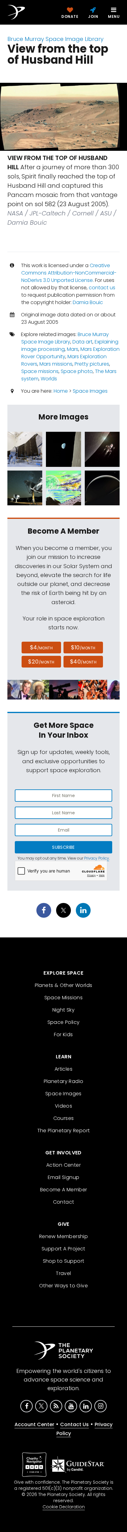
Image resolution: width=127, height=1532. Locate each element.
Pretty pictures (92, 363)
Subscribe (63, 847)
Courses (63, 1118)
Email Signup (64, 1177)
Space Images (90, 391)
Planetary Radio (64, 1081)
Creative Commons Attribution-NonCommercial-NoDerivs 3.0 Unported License (69, 273)
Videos (63, 1105)
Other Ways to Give (63, 1285)
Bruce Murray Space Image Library (55, 39)
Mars (72, 349)
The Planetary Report (63, 1130)
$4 (41, 647)
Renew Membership (63, 1236)
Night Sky (63, 1009)
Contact (63, 1201)
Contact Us (74, 1424)
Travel (63, 1273)
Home (61, 391)
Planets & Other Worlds (63, 985)
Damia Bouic (88, 302)
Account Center (34, 1424)
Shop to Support (63, 1261)
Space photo (77, 371)
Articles (63, 1069)
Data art (82, 341)
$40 (83, 661)
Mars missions (55, 363)
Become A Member (63, 1189)
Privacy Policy (96, 858)
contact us (102, 287)
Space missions (40, 371)
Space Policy (63, 1022)
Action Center (63, 1165)
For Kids (63, 1034)
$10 (83, 647)
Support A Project (63, 1248)
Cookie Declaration (64, 1507)
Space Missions (63, 997)
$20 (41, 661)
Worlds (49, 378)
